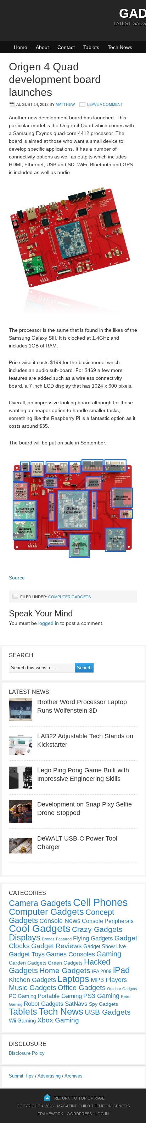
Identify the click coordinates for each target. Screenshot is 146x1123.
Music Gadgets (32, 988)
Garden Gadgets (27, 963)
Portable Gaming (60, 996)
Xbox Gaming (58, 1020)
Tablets (91, 47)
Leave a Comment (105, 104)
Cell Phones (100, 902)
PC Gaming (22, 996)
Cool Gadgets (40, 928)
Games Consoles (70, 954)
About (42, 47)
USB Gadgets (108, 1012)
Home (20, 47)
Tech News (120, 47)
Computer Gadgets (69, 597)
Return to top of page (79, 1098)
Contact (66, 47)
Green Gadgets (65, 963)
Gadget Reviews (56, 946)
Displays (24, 937)
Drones (48, 939)
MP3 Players (109, 979)
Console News (59, 920)
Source (17, 578)
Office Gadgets (82, 988)
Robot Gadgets (43, 1003)
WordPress (79, 1114)
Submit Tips (21, 1076)
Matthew (65, 104)
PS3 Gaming (101, 995)
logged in (48, 623)
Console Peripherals (108, 921)
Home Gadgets (64, 970)
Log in (102, 1114)
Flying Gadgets (93, 938)
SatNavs (76, 1003)
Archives (73, 1076)
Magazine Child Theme (81, 1106)
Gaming (108, 954)
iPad (121, 970)
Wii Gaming (22, 1020)
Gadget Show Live (104, 946)
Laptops (73, 979)
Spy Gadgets (103, 1004)
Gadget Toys (27, 954)
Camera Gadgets (40, 903)
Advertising (49, 1076)
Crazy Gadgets (97, 929)
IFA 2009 (102, 971)
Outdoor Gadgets (122, 989)
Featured (64, 939)
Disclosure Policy (27, 1053)
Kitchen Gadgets (32, 979)
